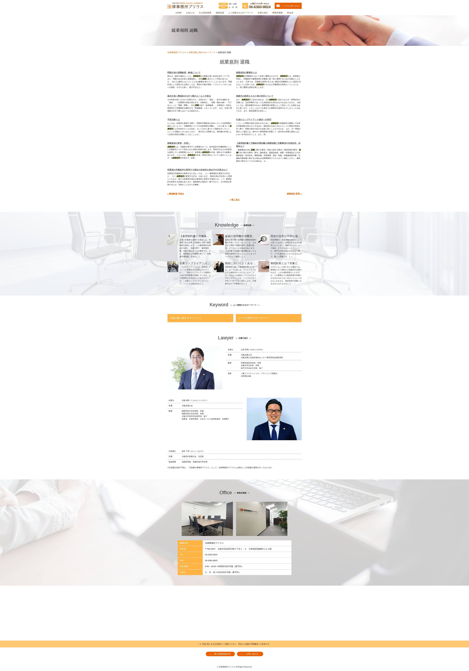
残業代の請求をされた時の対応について (254, 96)
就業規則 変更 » (294, 194)
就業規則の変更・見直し (178, 143)
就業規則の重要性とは (246, 72)
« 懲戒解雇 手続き (175, 194)
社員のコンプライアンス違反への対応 (253, 119)
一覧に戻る (234, 200)
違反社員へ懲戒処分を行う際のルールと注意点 (189, 96)
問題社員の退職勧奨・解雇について (184, 72)
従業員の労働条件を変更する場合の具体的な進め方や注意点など (197, 170)
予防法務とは (173, 119)
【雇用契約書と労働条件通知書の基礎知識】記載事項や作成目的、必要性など (268, 145)
